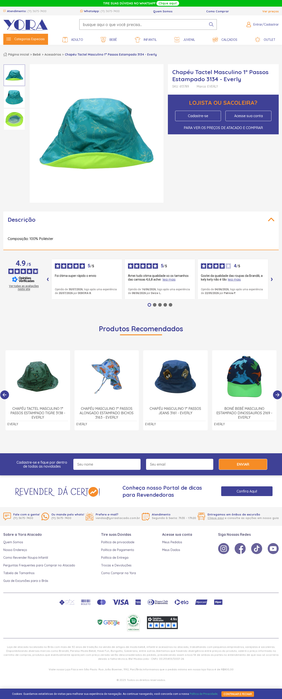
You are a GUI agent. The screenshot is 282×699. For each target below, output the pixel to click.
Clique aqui (216, 518)
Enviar (243, 464)
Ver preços (270, 11)
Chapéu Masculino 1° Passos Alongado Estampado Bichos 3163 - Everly (107, 413)
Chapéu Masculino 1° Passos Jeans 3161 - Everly (175, 410)
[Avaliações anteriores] (48, 279)
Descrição (21, 219)
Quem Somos (163, 11)
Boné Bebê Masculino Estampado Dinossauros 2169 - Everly (244, 413)
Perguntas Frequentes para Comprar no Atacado (39, 565)
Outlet (269, 40)
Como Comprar (217, 11)
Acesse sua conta (248, 116)
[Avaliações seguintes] (272, 279)
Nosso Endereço (15, 550)
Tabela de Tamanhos (19, 573)
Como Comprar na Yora (118, 573)
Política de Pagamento (117, 550)
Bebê (113, 40)
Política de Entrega (114, 558)
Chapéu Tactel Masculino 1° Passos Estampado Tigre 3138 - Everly (37, 413)
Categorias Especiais (29, 39)
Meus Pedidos (172, 542)
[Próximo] (277, 394)
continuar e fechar (238, 694)
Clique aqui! (168, 3)
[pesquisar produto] (211, 24)
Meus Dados (171, 550)
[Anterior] (4, 394)
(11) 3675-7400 (36, 11)
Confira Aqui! (247, 491)
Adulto (77, 40)
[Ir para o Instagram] (223, 548)
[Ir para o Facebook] (240, 548)
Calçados (229, 40)
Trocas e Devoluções (116, 565)
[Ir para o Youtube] (273, 548)
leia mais (169, 279)
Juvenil (189, 40)
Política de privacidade (117, 542)
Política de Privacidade (203, 693)
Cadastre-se (198, 116)
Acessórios (53, 54)
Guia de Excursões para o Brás (25, 581)
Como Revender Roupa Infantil (25, 558)
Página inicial (18, 54)
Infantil (150, 40)
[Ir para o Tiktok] (256, 548)
